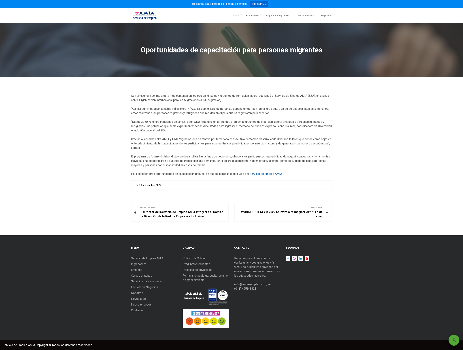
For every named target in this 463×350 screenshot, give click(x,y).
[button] (454, 340)
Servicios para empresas (147, 281)
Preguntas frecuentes (196, 264)
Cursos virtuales (305, 15)
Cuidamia (137, 310)
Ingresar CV (259, 3)
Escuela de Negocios (144, 287)
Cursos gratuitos (141, 275)
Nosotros (137, 293)
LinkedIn (300, 258)
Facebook (288, 258)
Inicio (236, 15)
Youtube (306, 258)
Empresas (326, 15)
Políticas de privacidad (197, 270)
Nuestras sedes (141, 304)
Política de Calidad (194, 258)
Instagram (293, 258)
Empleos (136, 270)
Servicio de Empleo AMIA (266, 174)
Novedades (138, 298)
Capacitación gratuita (277, 15)
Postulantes (252, 15)
